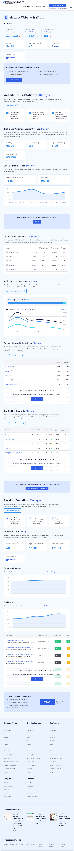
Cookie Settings (63, 845)
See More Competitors (13, 355)
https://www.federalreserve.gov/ (15, 640)
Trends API (30, 769)
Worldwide (9, 32)
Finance (29, 727)
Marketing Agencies (56, 758)
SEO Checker (8, 758)
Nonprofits (53, 737)
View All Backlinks (11, 510)
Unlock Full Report (57, 5)
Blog (5, 800)
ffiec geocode (9, 439)
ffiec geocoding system (12, 453)
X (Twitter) (30, 793)
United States (29, 32)
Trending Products (32, 755)
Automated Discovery (33, 758)
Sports (29, 734)
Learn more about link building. (45, 572)
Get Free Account (47, 702)
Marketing (7, 737)
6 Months (63, 309)
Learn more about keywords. (19, 419)
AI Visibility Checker (10, 755)
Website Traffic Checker (11, 762)
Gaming (29, 741)
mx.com (7, 375)
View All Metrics (11, 105)
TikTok (29, 789)
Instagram (30, 786)
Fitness (6, 734)
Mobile (32, 309)
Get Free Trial (37, 399)
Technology (7, 730)
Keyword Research (9, 769)
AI (4, 727)
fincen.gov (8, 367)
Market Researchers (56, 765)
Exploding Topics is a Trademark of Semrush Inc (19, 845)
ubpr (6, 448)
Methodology (8, 796)
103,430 (30, 36)
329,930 (12, 36)
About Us (6, 789)
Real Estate (53, 741)
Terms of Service (51, 845)
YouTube (29, 782)
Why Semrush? (28, 6)
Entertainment (54, 727)
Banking (46, 32)
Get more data (14, 80)
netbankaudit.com (11, 384)
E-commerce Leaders (56, 755)
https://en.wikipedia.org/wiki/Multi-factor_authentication (20, 654)
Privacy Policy (41, 845)
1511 (46, 36)
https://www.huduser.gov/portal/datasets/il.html (19, 647)
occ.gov (7, 371)
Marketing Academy (33, 796)
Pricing (38, 6)
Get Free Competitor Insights (37, 488)
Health (29, 737)
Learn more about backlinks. (39, 606)
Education (30, 730)
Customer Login (8, 786)
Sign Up (37, 222)
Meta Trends (30, 762)
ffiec (6, 435)
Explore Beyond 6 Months (14, 291)
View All (6, 744)
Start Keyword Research (14, 423)
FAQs (45, 6)
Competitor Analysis (10, 765)
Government (54, 730)
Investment (53, 734)
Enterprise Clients (55, 769)
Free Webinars (31, 800)
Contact (6, 793)
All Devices (12, 309)
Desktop (23, 309)
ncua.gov (8, 380)
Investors (53, 762)
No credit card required (37, 226)
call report (8, 444)
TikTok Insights (31, 765)
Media (6, 741)
